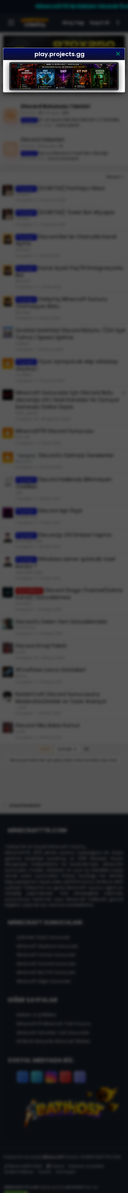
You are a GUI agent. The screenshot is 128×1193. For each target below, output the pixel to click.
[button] (118, 54)
